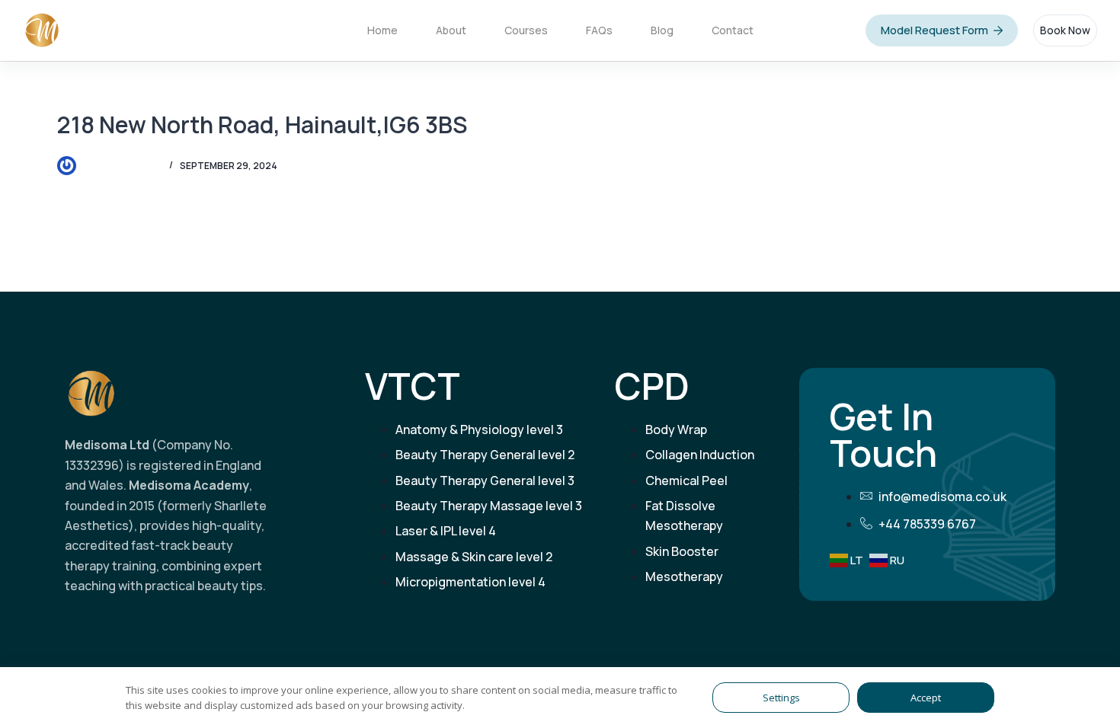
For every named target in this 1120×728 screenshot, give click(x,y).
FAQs (599, 30)
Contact (733, 30)
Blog (662, 30)
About (451, 30)
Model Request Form (934, 30)
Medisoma (121, 30)
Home (382, 30)
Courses (526, 30)
